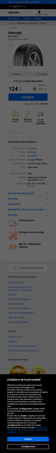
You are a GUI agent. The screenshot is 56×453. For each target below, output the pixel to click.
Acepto (28, 439)
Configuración (28, 446)
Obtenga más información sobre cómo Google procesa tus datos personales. (28, 429)
